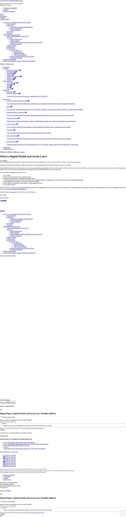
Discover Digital (14, 41)
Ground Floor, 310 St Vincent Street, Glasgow (24, 448)
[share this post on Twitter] (1, 201)
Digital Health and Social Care (11, 35)
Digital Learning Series (9, 59)
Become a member (20, 152)
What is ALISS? (11, 24)
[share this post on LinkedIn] (4, 201)
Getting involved (11, 45)
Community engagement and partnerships (21, 27)
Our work (9, 38)
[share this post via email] (5, 201)
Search (5, 10)
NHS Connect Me (77, 180)
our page (12, 192)
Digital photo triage (19, 53)
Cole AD (5, 487)
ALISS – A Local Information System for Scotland (17, 22)
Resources (9, 33)
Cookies (5, 478)
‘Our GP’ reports (14, 50)
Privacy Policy (28, 428)
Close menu (10, 64)
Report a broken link (9, 475)
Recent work (10, 31)
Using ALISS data (15, 30)
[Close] (1, 410)
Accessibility (6, 476)
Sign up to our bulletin (7, 152)
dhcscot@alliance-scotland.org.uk (17, 189)
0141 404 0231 (21, 442)
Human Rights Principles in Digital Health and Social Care (26, 42)
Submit (2, 430)
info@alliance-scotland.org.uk (27, 444)
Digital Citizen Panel (16, 39)
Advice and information (20, 55)
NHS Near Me (40, 180)
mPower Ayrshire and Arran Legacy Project (22, 56)
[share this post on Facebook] (2, 201)
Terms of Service (37, 428)
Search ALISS (4, 436)
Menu (2, 14)
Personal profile (18, 52)
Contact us (4, 16)
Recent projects (11, 48)
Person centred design (16, 28)
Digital (5, 160)
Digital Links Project (16, 44)
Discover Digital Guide (22, 187)
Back (2, 64)
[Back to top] (1, 516)
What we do (10, 25)
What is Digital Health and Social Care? (17, 36)
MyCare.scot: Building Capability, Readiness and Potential (19, 61)
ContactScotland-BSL (18, 445)
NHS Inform (32, 183)
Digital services (11, 47)
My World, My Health (16, 58)
